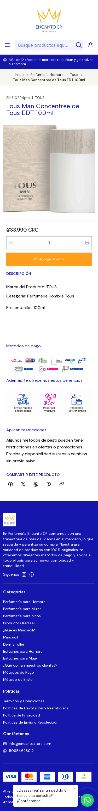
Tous (74, 75)
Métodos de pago (23, 346)
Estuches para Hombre (23, 651)
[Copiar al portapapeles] (61, 484)
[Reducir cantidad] (11, 243)
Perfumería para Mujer (22, 608)
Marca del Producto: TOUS (31, 287)
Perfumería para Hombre (24, 601)
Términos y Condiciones (23, 701)
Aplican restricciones (26, 430)
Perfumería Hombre (47, 75)
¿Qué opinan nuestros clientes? (30, 665)
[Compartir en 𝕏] (23, 484)
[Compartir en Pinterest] (48, 484)
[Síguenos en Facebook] (31, 574)
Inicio (19, 75)
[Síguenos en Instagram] (24, 574)
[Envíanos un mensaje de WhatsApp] (87, 800)
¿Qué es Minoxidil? (19, 630)
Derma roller (13, 644)
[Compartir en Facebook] (10, 484)
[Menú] (7, 45)
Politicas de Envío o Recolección (31, 722)
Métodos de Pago (18, 672)
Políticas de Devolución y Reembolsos (35, 708)
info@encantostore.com (30, 743)
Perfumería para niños (22, 616)
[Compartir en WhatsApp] (36, 484)
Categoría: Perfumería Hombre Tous (40, 296)
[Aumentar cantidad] (87, 243)
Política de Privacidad (21, 715)
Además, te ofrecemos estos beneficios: (44, 380)
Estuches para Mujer (20, 658)
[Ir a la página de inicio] (49, 19)
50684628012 (21, 750)
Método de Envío (18, 679)
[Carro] (91, 45)
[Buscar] (78, 45)
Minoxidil (10, 637)
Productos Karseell (19, 623)
